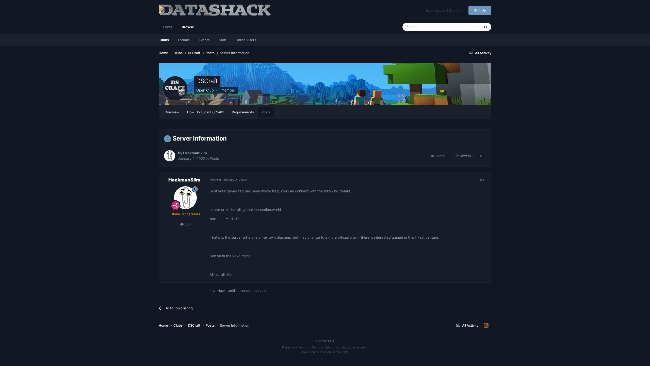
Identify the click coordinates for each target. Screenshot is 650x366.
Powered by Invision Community (325, 352)
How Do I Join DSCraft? (205, 112)
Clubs (164, 40)
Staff (222, 40)
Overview (172, 112)
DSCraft (207, 81)
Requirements (243, 112)
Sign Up (480, 10)
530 (187, 224)
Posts (266, 112)
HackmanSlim (195, 153)
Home (168, 27)
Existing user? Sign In (444, 10)
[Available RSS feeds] (486, 325)
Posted (228, 180)
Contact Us (325, 341)
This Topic (466, 27)
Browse (188, 27)
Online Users (246, 40)
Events (204, 40)
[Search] (485, 27)
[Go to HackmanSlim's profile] (169, 155)
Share (439, 156)
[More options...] (482, 180)
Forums (184, 40)
